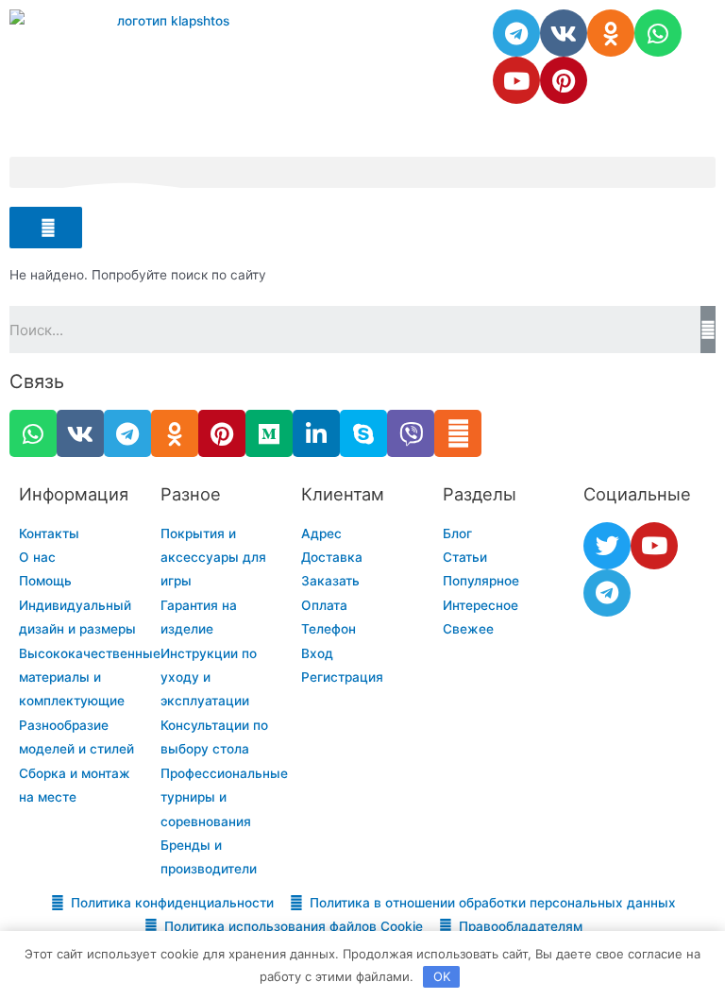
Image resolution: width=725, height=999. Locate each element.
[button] (362, 172)
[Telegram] (516, 33)
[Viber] (410, 433)
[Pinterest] (563, 80)
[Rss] (457, 433)
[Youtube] (516, 80)
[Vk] (563, 33)
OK (441, 976)
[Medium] (269, 433)
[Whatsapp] (658, 33)
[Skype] (363, 433)
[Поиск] (708, 329)
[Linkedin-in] (316, 433)
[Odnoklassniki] (610, 33)
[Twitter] (607, 545)
